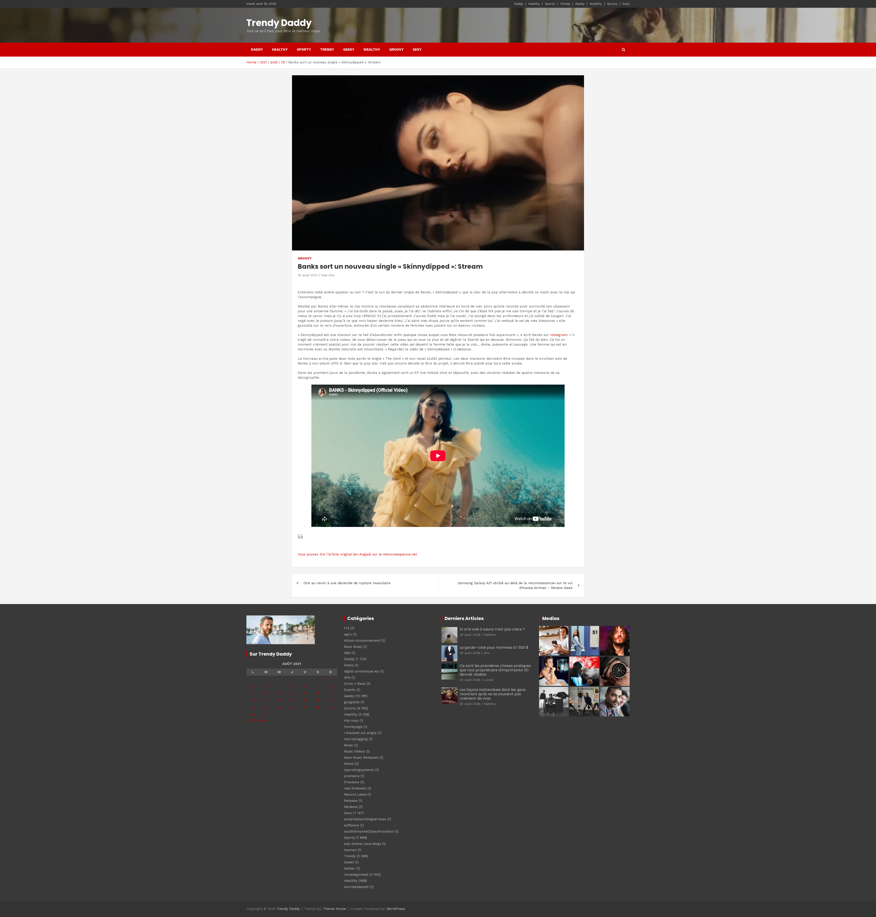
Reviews (351, 807)
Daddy (518, 3)
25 (279, 707)
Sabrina (489, 634)
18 (279, 700)
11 (279, 693)
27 (305, 707)
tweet (349, 862)
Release (350, 801)
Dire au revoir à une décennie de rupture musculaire (347, 583)
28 (318, 707)
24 (266, 707)
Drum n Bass (354, 684)
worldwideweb (356, 887)
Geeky (579, 3)
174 (346, 628)
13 (305, 693)
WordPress (396, 909)
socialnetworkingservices (365, 819)
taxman (350, 850)
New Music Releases (361, 757)
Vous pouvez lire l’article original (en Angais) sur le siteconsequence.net (357, 554)
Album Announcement (362, 640)
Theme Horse (334, 909)
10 (266, 693)
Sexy (626, 3)
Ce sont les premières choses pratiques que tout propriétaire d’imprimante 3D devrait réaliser (495, 670)
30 (253, 714)
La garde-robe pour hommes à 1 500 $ (494, 647)
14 (318, 693)
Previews (351, 782)
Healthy (534, 3)
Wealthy (596, 3)
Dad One (327, 275)
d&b (347, 653)
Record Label (355, 794)
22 (330, 700)
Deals (349, 665)
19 (292, 700)
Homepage (353, 727)
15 (330, 693)
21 (317, 700)
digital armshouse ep (361, 671)
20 (305, 700)
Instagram (558, 335)
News (349, 764)
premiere (352, 776)
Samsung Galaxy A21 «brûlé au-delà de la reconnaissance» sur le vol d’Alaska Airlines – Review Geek (515, 585)
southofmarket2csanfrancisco (369, 831)
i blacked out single (360, 733)
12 (292, 693)
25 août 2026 (470, 634)
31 (266, 714)
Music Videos (354, 751)
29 (331, 707)
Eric (487, 653)
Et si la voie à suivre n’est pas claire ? (492, 629)
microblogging (356, 739)
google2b (352, 702)
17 (266, 700)
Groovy (612, 3)
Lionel (488, 680)
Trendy (565, 3)
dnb (347, 677)
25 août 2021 (308, 275)
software (351, 825)
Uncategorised (356, 875)
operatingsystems (359, 770)
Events (349, 690)
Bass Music (353, 647)
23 (253, 707)
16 (253, 700)
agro (348, 634)
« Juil (250, 720)
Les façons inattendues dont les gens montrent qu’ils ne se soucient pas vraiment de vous (493, 694)
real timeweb (355, 788)
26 (292, 707)
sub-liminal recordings (362, 844)
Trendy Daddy (279, 22)
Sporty (550, 3)
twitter (349, 868)
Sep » (262, 720)
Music (348, 745)
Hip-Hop (351, 721)
